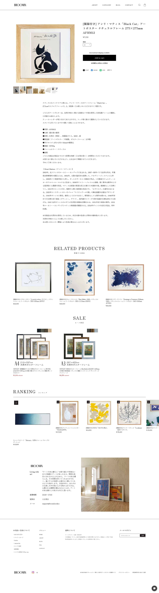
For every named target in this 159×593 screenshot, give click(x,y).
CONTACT (129, 5)
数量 (84, 42)
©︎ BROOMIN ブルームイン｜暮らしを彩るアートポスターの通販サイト (98, 572)
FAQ (40, 545)
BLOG (118, 5)
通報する (109, 70)
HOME (41, 534)
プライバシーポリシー (124, 572)
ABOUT (95, 5)
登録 (143, 535)
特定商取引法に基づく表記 (139, 572)
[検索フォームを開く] (139, 5)
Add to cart (99, 58)
